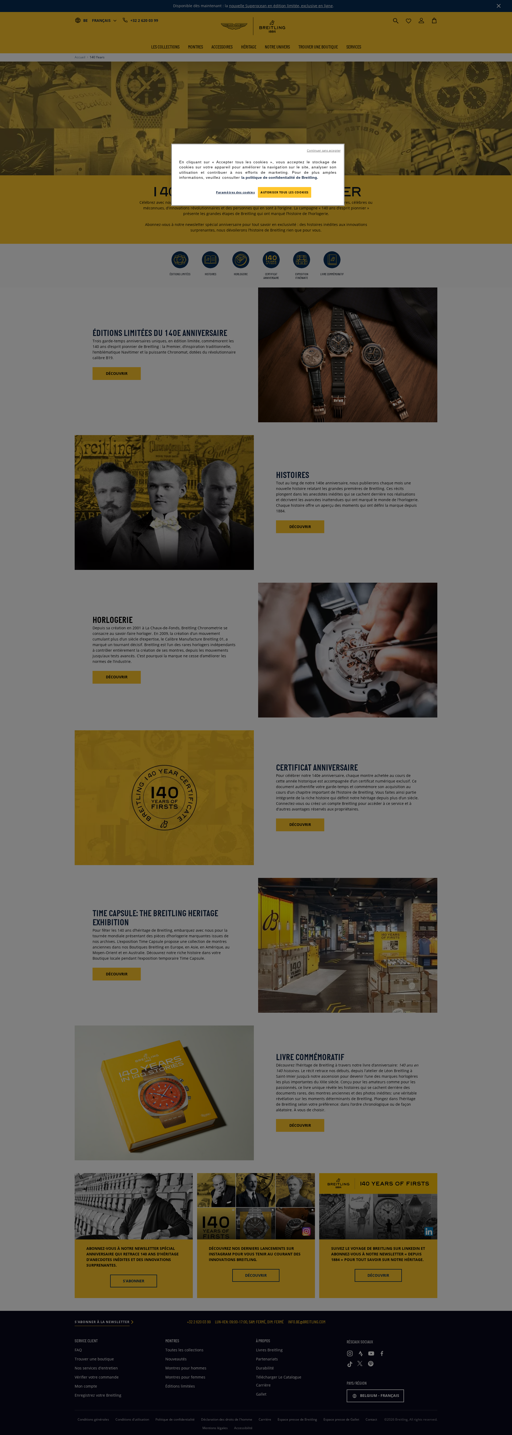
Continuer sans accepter (324, 150)
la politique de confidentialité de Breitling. (279, 177)
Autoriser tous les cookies (285, 192)
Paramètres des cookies (235, 192)
